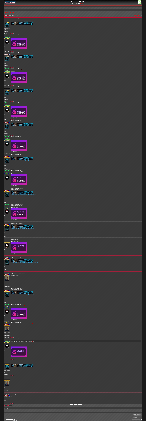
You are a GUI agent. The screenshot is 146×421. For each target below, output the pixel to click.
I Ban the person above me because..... (10, 12)
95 (138, 15)
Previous (136, 15)
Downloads (78, 3)
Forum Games (13, 9)
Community (81, 1)
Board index (5, 9)
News (72, 3)
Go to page (134, 15)
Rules (72, 6)
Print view (5, 16)
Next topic (140, 16)
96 (139, 15)
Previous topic (137, 16)
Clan (76, 1)
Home (71, 1)
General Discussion (9, 9)
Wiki (74, 3)
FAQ (70, 6)
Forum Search (74, 6)
